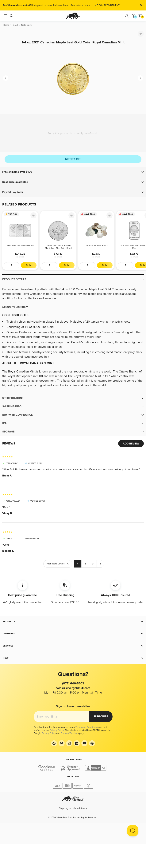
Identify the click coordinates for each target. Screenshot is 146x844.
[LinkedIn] (77, 743)
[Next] (140, 78)
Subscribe (101, 716)
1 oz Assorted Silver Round (96, 245)
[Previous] (5, 78)
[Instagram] (69, 743)
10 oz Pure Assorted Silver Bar (20, 245)
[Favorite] (141, 34)
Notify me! (73, 159)
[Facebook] (54, 743)
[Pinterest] (92, 743)
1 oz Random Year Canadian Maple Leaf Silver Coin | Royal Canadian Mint (58, 247)
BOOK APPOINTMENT (108, 5)
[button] (73, 172)
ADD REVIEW (131, 443)
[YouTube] (84, 743)
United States (80, 808)
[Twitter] (62, 743)
